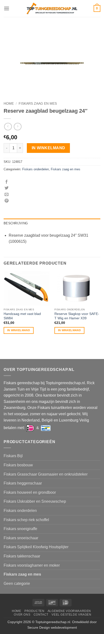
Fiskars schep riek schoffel (26, 520)
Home (9, 103)
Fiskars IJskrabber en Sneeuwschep (35, 501)
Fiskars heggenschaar (23, 483)
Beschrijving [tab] (16, 223)
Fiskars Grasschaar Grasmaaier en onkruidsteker (46, 474)
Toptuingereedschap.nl (52, 622)
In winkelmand (48, 148)
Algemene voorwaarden (69, 611)
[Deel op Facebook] (6, 182)
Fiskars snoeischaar (21, 538)
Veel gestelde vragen (71, 614)
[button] (6, 8)
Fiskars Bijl (13, 456)
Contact (41, 614)
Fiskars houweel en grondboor (30, 492)
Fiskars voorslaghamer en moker (32, 565)
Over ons (22, 614)
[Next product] (8, 126)
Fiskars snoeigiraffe (20, 529)
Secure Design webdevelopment (52, 627)
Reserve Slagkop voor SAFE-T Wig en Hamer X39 (76, 316)
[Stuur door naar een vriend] (6, 194)
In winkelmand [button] (18, 330)
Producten (34, 611)
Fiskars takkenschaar (22, 556)
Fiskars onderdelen (35, 169)
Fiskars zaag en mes (38, 103)
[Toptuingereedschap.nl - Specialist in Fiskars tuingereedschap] (52, 9)
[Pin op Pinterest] (6, 201)
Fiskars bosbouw (18, 465)
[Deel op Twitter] (6, 188)
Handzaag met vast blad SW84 (22, 316)
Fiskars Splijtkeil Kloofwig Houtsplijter (36, 547)
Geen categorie (17, 583)
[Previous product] (17, 126)
